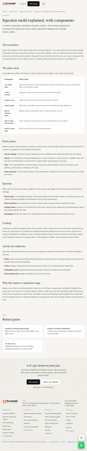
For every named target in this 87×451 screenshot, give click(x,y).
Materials (48, 427)
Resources (13, 11)
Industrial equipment (31, 427)
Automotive (28, 417)
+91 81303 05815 (70, 401)
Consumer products (31, 420)
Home (4, 11)
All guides (48, 433)
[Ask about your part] (82, 438)
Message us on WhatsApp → (43, 387)
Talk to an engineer (50, 382)
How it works (70, 417)
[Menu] (43, 4)
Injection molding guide (53, 413)
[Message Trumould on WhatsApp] (81, 445)
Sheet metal (6, 429)
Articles (47, 430)
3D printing (6, 426)
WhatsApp (70, 405)
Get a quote (33, 382)
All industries (28, 430)
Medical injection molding (33, 413)
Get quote (33, 4)
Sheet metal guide (51, 423)
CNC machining (7, 423)
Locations (69, 423)
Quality (68, 420)
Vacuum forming (8, 433)
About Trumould (71, 413)
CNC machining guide (52, 417)
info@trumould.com (71, 403)
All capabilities (7, 436)
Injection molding (25, 11)
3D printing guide (51, 420)
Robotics (27, 423)
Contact (23, 4)
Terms (63, 442)
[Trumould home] (9, 3)
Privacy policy (54, 442)
